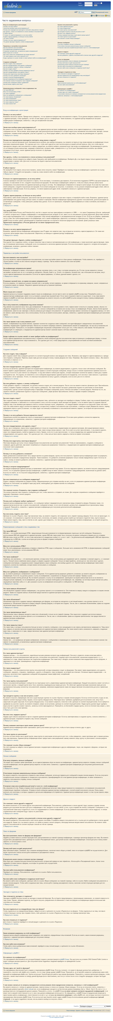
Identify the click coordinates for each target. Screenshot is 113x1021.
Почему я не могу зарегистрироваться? (14, 40)
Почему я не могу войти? (10, 26)
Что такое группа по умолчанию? (67, 36)
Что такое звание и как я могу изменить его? (15, 56)
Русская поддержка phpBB (57, 1017)
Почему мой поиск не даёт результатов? (69, 63)
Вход (108, 15)
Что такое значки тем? (9, 103)
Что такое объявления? (9, 98)
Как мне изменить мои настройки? (13, 47)
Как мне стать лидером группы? (67, 33)
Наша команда (70, 1010)
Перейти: (76, 1006)
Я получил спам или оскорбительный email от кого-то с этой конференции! (79, 47)
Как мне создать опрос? (10, 69)
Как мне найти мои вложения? (66, 84)
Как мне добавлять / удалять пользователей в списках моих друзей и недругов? (80, 55)
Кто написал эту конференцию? (66, 90)
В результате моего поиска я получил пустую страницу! (73, 64)
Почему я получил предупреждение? (13, 77)
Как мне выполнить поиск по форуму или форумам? (72, 61)
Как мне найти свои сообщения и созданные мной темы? (74, 68)
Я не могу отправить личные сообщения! (69, 44)
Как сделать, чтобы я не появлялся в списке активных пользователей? (23, 31)
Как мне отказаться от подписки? (67, 77)
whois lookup (29, 989)
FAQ (94, 15)
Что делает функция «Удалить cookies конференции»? (18, 41)
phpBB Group (64, 959)
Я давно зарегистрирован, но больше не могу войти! (18, 36)
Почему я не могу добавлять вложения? (14, 75)
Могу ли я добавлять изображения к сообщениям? (17, 95)
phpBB (49, 1016)
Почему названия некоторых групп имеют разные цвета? (74, 35)
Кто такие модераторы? (64, 28)
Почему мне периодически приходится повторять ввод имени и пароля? (23, 30)
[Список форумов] (13, 5)
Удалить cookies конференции (84, 1010)
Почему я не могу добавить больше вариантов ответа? (18, 70)
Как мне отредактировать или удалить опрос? (16, 72)
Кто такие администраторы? (65, 26)
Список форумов (10, 12)
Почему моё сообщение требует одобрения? (16, 82)
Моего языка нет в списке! (10, 52)
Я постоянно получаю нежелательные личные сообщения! (74, 46)
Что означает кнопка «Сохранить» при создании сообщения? (20, 80)
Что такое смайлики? (9, 93)
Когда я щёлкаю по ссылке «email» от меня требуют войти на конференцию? (24, 58)
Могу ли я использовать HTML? (12, 91)
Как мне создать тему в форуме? (12, 63)
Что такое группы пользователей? (67, 30)
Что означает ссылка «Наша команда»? (69, 38)
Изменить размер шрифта (76, 12)
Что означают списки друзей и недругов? (69, 53)
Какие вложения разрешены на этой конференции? (72, 83)
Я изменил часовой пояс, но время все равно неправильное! (20, 51)
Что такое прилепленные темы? (12, 100)
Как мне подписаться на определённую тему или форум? (74, 75)
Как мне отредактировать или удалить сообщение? (17, 65)
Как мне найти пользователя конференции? (70, 66)
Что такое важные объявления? (12, 97)
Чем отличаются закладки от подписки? (69, 73)
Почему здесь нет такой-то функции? (68, 92)
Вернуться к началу (11, 122)
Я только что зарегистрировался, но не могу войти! (17, 35)
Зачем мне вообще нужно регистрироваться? (16, 28)
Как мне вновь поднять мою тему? (13, 84)
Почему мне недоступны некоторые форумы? (16, 74)
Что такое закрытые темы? (10, 102)
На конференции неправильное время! (14, 49)
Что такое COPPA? (8, 38)
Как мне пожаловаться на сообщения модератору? (17, 79)
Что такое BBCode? (8, 90)
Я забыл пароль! (8, 33)
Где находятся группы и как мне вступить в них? (71, 31)
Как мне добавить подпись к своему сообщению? (17, 67)
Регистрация (101, 15)
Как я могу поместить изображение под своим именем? (19, 54)
